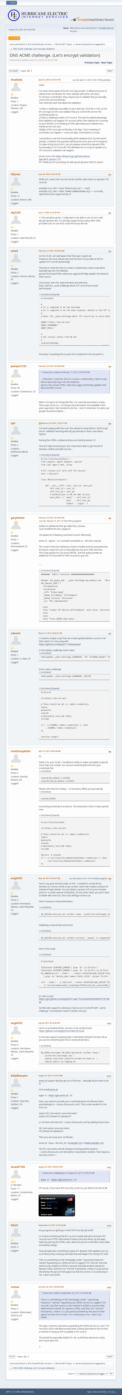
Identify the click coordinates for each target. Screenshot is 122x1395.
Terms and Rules (99, 1392)
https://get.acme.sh (58, 1095)
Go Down (13, 71)
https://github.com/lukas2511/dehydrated (60, 644)
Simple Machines (27, 1392)
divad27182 (18, 1167)
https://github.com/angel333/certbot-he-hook (61, 1031)
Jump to (71, 1373)
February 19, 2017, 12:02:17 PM (54, 423)
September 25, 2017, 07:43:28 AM (52, 1225)
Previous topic (92, 62)
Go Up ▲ (112, 1392)
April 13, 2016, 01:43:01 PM (50, 80)
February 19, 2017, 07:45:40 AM (51, 366)
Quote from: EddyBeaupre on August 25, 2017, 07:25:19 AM (68, 1173)
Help (89, 1392)
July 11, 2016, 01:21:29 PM (49, 212)
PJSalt (14, 1225)
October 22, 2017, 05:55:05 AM (51, 1287)
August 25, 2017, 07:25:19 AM (51, 1075)
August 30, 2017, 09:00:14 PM (51, 1167)
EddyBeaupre (19, 1075)
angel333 (16, 878)
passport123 (18, 366)
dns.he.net (61, 1080)
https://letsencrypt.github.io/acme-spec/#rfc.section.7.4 (64, 158)
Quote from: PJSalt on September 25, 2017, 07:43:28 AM (67, 1293)
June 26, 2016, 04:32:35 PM (49, 174)
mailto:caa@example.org (77, 191)
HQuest (15, 174)
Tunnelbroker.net (106, 28)
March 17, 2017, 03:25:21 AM (50, 633)
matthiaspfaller (21, 751)
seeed (14, 251)
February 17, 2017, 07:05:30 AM (51, 251)
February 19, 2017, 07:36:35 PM (51, 518)
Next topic (106, 62)
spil (13, 423)
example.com (75, 1143)
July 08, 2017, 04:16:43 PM (49, 1023)
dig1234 (15, 212)
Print (109, 71)
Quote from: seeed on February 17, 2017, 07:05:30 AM (66, 372)
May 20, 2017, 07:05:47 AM (49, 878)
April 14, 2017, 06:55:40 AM (50, 751)
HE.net (42, 220)
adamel (15, 633)
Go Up (12, 1356)
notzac (15, 1287)
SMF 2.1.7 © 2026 (13, 1392)
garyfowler (18, 518)
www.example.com (94, 1143)
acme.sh (90, 552)
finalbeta (16, 79)
